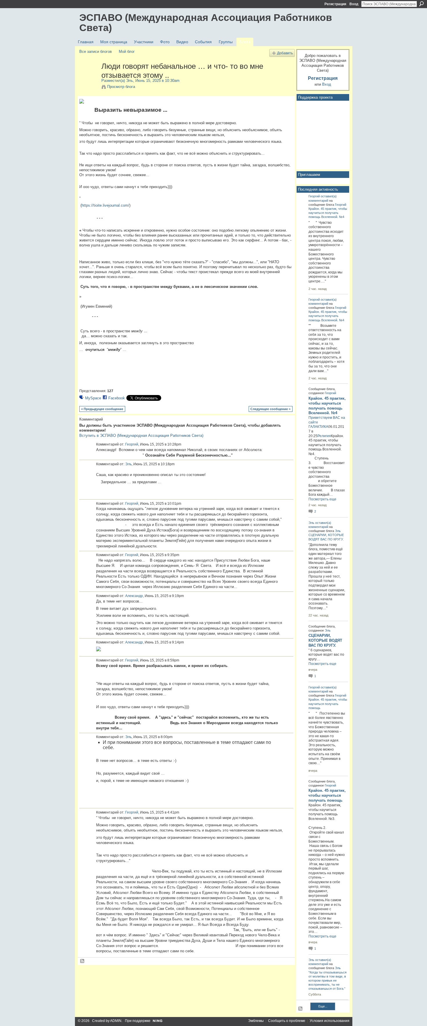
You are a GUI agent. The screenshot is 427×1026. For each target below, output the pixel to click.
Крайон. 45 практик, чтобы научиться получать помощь (327, 703)
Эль (129, 80)
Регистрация (335, 4)
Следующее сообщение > (270, 409)
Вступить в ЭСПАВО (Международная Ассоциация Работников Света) (141, 435)
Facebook (116, 398)
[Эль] (88, 78)
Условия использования (329, 1021)
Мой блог (127, 51)
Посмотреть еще (322, 499)
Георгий (131, 444)
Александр (134, 596)
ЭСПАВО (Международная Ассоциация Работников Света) (205, 22)
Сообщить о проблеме (286, 1021)
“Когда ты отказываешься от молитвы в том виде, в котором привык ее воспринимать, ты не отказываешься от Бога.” (327, 981)
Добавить (285, 53)
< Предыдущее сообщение (102, 409)
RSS (82, 961)
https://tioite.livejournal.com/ (105, 205)
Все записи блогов (95, 51)
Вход (353, 4)
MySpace (93, 398)
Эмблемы (256, 1021)
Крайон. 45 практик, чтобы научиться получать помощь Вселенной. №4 (327, 213)
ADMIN (115, 1021)
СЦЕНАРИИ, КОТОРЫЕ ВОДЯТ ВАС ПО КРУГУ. (325, 640)
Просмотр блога (121, 86)
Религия (324, 436)
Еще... (322, 1006)
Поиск (421, 3)
